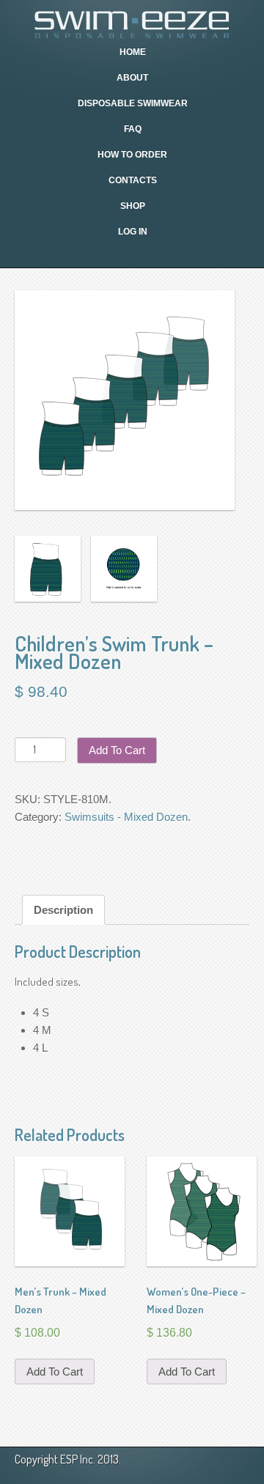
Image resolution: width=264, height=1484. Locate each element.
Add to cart (117, 750)
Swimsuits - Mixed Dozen (126, 817)
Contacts (133, 180)
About (132, 78)
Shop (132, 206)
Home (133, 52)
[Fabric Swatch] (124, 569)
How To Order (132, 154)
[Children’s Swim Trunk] (48, 569)
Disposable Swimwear (133, 103)
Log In (132, 231)
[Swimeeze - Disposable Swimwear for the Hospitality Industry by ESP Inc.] (132, 23)
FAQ (133, 129)
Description (63, 910)
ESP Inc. (77, 1459)
